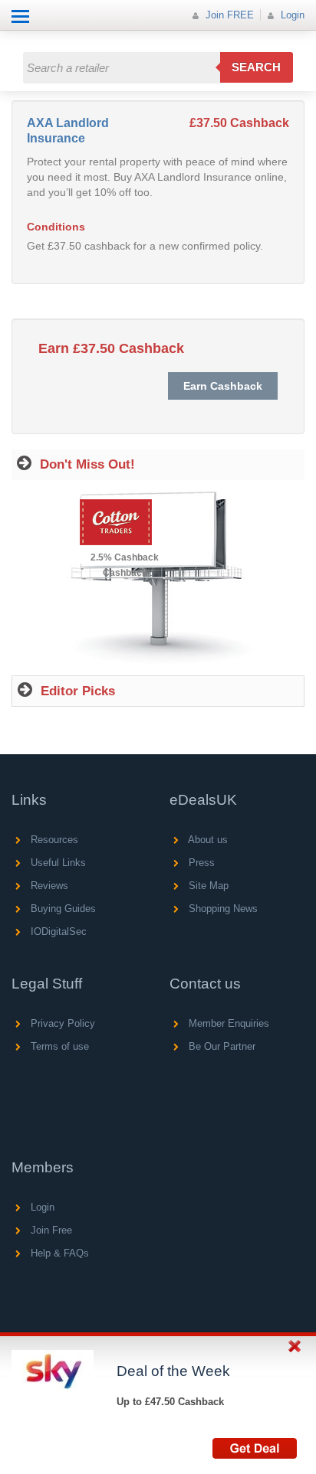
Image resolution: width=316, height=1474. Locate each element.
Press (200, 862)
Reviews (48, 885)
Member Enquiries (227, 1023)
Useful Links (57, 862)
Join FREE (228, 15)
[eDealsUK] (15, 38)
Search (256, 67)
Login (291, 15)
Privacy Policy (61, 1023)
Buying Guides (62, 908)
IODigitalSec (57, 931)
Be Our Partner (220, 1046)
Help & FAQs (58, 1253)
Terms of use (58, 1046)
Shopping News (222, 908)
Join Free (50, 1230)
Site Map (207, 885)
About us (207, 839)
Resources (53, 839)
